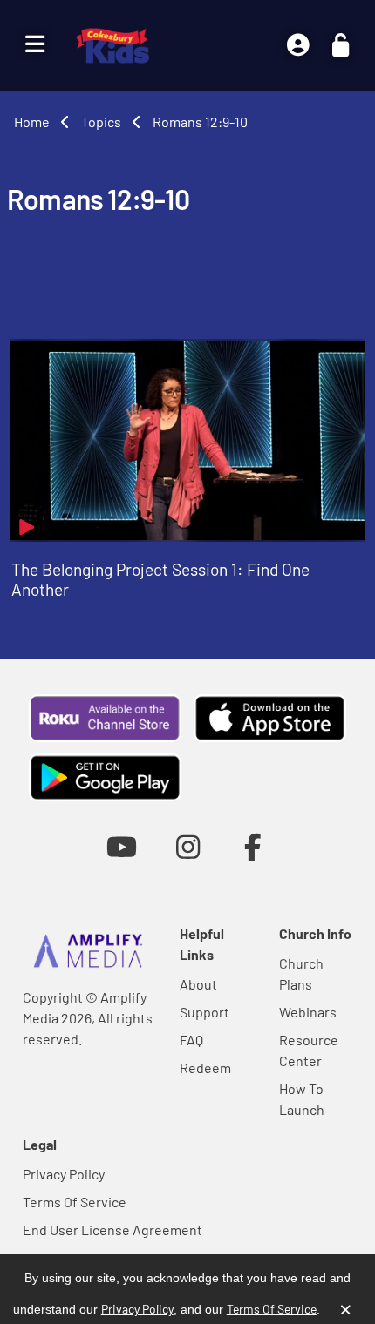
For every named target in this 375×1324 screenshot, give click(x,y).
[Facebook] (253, 846)
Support (204, 1011)
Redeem (205, 1067)
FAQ (191, 1039)
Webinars (308, 1011)
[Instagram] (188, 846)
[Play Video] (187, 440)
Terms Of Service (74, 1201)
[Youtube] (122, 846)
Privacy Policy (64, 1173)
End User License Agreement (112, 1229)
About (198, 984)
